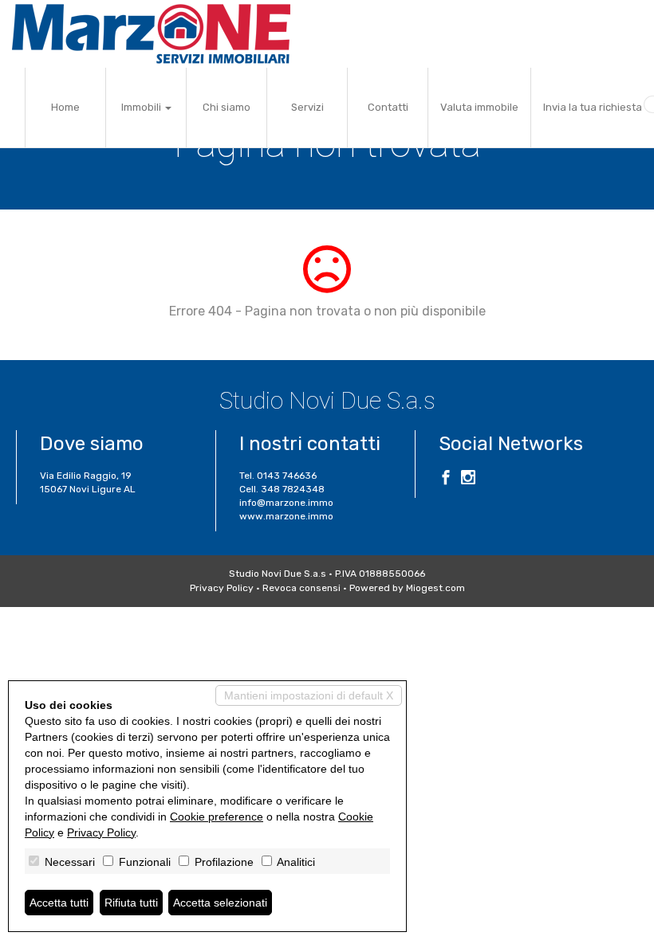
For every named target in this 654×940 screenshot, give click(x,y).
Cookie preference (216, 816)
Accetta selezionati (220, 902)
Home (65, 107)
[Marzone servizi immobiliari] (151, 34)
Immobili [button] (142, 107)
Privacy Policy (222, 587)
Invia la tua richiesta (592, 107)
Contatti (388, 107)
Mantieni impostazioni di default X (308, 695)
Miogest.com (435, 587)
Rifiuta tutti (131, 902)
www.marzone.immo (286, 516)
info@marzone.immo (286, 502)
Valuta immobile (479, 107)
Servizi (307, 107)
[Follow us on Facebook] (446, 479)
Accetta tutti (59, 902)
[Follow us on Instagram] (468, 479)
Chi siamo (226, 107)
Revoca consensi (301, 587)
